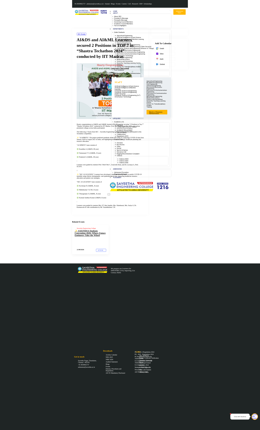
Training (119, 65)
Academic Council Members (123, 24)
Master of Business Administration (128, 73)
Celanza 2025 (123, 161)
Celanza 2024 (123, 159)
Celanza (119, 156)
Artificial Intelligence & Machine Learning (130, 39)
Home (115, 11)
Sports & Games (122, 150)
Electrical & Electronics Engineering (128, 50)
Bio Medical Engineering (125, 41)
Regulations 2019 (122, 136)
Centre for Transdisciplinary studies (129, 67)
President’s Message (121, 18)
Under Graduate (119, 32)
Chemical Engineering (124, 43)
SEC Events (81, 34)
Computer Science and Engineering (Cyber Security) (134, 47)
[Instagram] (179, 4)
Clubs (118, 146)
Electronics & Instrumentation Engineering (131, 54)
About (115, 13)
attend (100, 250)
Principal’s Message (121, 20)
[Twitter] (184, 4)
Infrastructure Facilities (125, 129)
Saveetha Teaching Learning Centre (129, 63)
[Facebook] (177, 4)
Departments (118, 29)
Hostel (119, 148)
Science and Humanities (125, 61)
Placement (117, 177)
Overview (120, 125)
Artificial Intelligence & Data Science (129, 37)
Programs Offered (120, 174)
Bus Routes (121, 145)
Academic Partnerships (124, 131)
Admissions (117, 169)
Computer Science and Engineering (128, 45)
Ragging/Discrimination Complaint (128, 154)
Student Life (118, 139)
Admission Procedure (121, 172)
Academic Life (119, 122)
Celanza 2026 (123, 163)
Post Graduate (119, 70)
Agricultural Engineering (124, 36)
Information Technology (125, 56)
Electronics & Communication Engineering (131, 52)
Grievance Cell (121, 152)
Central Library (121, 132)
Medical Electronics (123, 59)
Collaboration (121, 134)
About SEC (117, 16)
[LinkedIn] (181, 4)
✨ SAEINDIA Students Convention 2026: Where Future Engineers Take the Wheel (90, 233)
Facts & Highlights (120, 25)
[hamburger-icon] (170, 10)
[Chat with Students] (254, 416)
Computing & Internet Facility (126, 127)
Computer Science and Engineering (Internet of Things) (135, 48)
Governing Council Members (123, 22)
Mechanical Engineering (124, 57)
